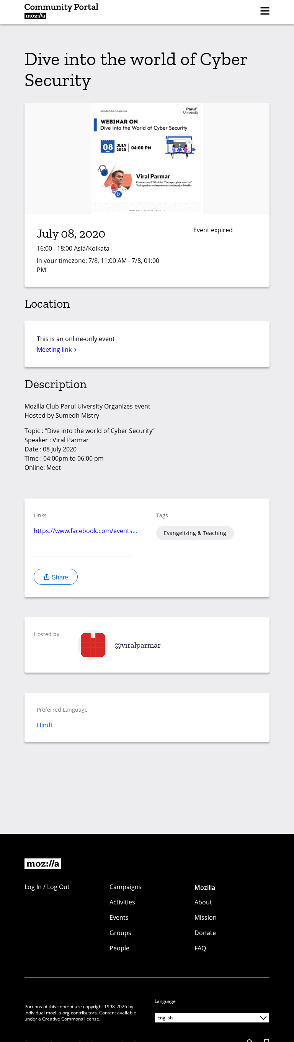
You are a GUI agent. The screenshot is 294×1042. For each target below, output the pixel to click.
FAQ (200, 948)
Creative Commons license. (71, 1019)
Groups (120, 933)
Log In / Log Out (47, 887)
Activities (122, 902)
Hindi (44, 725)
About (203, 902)
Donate (205, 933)
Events (119, 917)
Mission (205, 917)
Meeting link (55, 349)
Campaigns (125, 887)
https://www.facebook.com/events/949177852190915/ (111, 531)
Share (59, 577)
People (119, 948)
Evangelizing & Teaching (195, 533)
